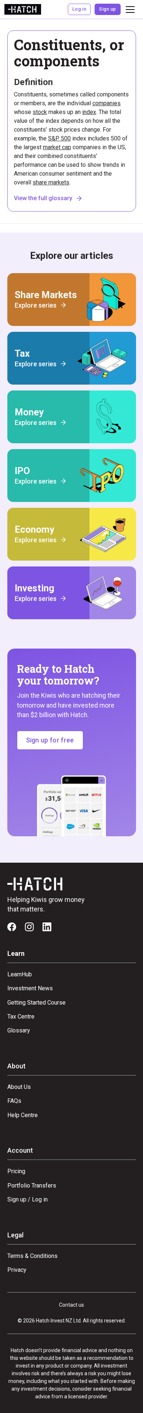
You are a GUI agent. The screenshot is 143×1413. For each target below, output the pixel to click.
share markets (51, 182)
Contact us (71, 1305)
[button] (128, 9)
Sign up (107, 9)
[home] (22, 9)
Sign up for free (50, 740)
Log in (79, 9)
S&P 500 (59, 138)
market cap (57, 147)
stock (40, 112)
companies (106, 103)
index (89, 112)
